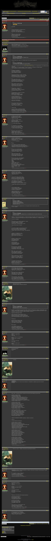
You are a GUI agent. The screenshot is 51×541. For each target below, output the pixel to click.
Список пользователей (36, 13)
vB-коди (3, 531)
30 (25, 64)
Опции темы (41, 19)
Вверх (49, 536)
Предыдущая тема (23, 525)
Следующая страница (25, 522)
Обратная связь (29, 536)
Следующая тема (28, 525)
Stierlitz (4, 199)
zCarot (32, 539)
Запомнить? (47, 11)
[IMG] (2, 532)
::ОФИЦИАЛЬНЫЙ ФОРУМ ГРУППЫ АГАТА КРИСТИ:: (10, 11)
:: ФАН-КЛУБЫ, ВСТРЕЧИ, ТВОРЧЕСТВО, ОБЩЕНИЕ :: (24, 11)
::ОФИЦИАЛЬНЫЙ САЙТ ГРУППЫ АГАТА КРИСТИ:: (39, 536)
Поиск (47, 13)
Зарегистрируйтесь (4, 39)
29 (41, 523)
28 (40, 523)
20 (37, 523)
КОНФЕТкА (5, 44)
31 (43, 523)
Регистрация (24, 13)
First (35, 523)
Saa (4, 22)
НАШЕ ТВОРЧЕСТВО (35, 11)
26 (38, 523)
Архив (47, 536)
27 (39, 523)
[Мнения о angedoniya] (5, 300)
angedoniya (5, 283)
